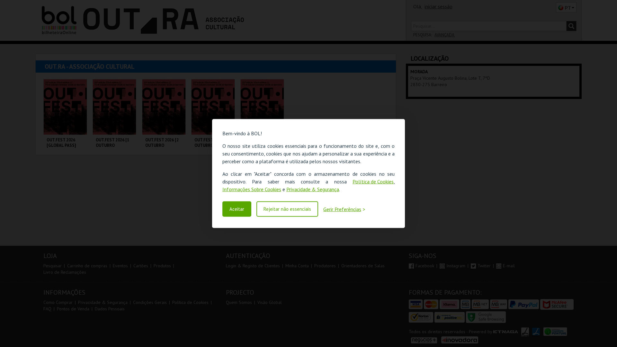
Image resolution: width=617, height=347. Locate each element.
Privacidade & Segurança (312, 189)
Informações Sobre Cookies (251, 189)
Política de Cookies (373, 181)
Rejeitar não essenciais (287, 209)
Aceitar (236, 209)
